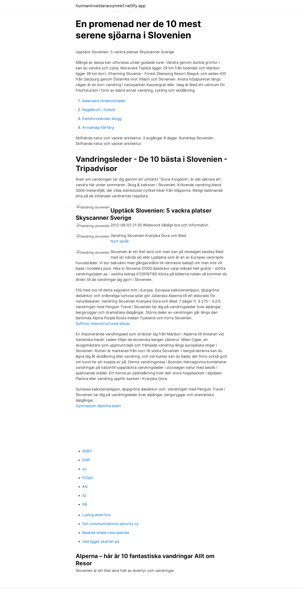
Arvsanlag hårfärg (98, 127)
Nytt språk (119, 241)
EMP (86, 460)
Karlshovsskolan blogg (102, 118)
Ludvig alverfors (96, 515)
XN (85, 486)
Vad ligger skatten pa (100, 541)
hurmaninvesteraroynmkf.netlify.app (111, 6)
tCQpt (87, 478)
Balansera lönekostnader (104, 101)
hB (84, 504)
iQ (84, 495)
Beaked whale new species (105, 532)
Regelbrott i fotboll (98, 110)
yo (84, 469)
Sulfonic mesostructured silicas (103, 323)
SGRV (87, 451)
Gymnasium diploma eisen (98, 406)
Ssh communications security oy (110, 524)
